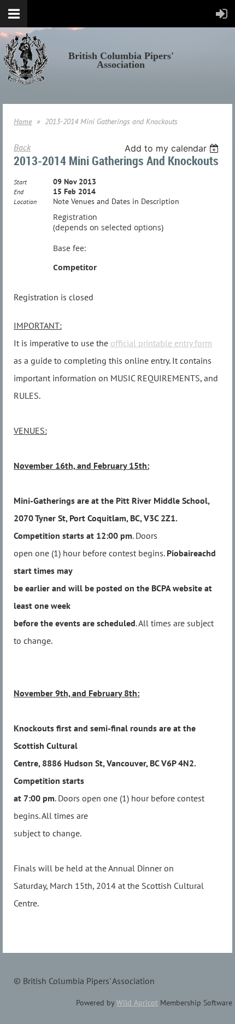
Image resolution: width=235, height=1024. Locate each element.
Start (20, 182)
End (19, 192)
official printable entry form (161, 343)
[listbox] (173, 148)
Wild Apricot (137, 1003)
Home (23, 121)
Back (22, 147)
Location (25, 201)
